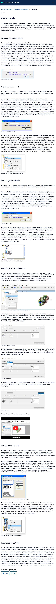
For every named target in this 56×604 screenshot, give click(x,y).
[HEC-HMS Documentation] (2, 2)
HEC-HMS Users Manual (11, 3)
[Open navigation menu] (53, 2)
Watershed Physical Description (21, 9)
